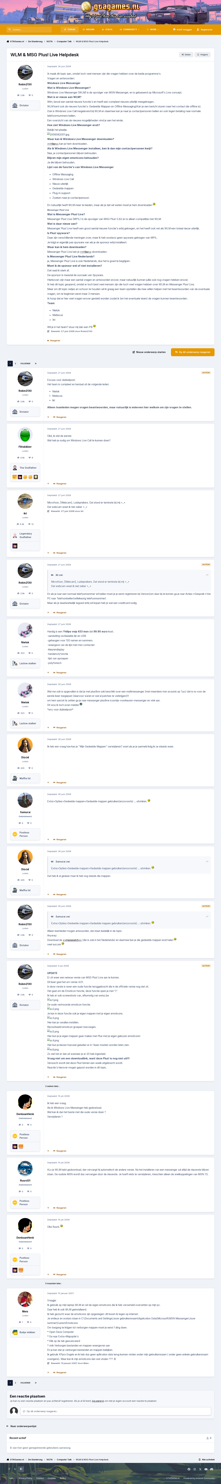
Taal (11, 1478)
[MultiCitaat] (48, 417)
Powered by (199, 1478)
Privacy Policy (25, 1478)
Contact (40, 1478)
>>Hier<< (53, 143)
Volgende (25, 363)
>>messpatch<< (72, 940)
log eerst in (98, 1400)
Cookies (52, 1478)
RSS (64, 1478)
